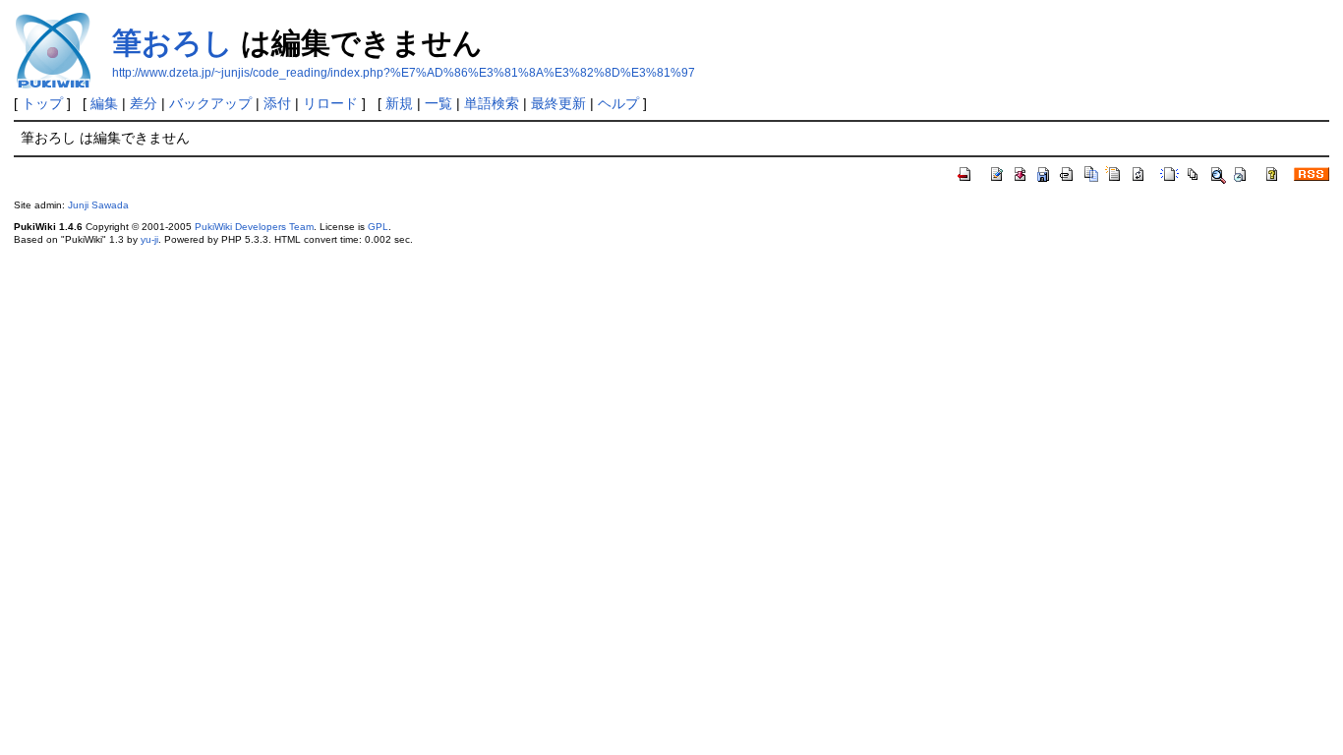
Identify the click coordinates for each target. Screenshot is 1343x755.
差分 (143, 103)
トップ (42, 103)
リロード (330, 103)
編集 (104, 103)
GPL (378, 226)
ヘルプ (618, 103)
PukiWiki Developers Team (254, 226)
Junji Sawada (98, 205)
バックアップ (210, 103)
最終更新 (558, 103)
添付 (277, 103)
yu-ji (149, 239)
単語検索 (491, 103)
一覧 (438, 103)
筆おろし (172, 43)
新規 (399, 103)
